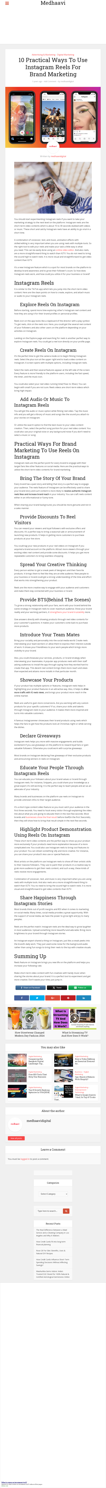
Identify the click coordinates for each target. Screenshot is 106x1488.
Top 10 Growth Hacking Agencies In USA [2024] (39, 1091)
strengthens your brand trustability (67, 612)
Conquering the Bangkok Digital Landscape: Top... (36, 1061)
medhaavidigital (67, 81)
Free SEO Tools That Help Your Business (38, 1075)
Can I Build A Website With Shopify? (85, 1078)
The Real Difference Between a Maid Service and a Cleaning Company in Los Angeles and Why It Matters (52, 1233)
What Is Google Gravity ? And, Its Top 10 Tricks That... (75, 1097)
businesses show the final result (41, 817)
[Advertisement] (53, 26)
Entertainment (80, 1090)
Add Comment (50, 81)
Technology (79, 1092)
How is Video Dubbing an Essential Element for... (85, 1061)
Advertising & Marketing (43, 54)
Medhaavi (53, 3)
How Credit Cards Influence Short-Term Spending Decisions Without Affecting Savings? (52, 1262)
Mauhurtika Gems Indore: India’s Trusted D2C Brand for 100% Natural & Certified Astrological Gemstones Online (53, 1274)
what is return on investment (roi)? (18, 1484)
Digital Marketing (65, 54)
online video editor (65, 250)
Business (78, 1072)
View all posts (16, 1138)
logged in (25, 1159)
